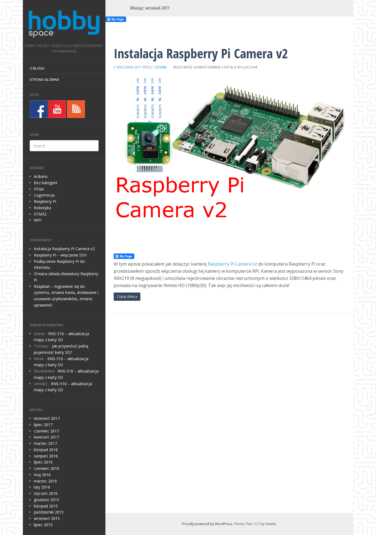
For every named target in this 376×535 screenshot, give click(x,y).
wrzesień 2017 (47, 418)
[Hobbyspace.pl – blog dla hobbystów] (64, 23)
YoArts (270, 524)
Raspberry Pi (45, 201)
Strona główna (44, 79)
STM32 (40, 214)
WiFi (37, 220)
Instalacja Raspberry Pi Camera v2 (64, 248)
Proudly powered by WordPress (207, 524)
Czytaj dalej (126, 296)
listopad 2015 (46, 506)
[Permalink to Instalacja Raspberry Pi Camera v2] (229, 161)
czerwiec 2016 (46, 468)
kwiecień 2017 (46, 437)
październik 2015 (49, 512)
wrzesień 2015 (47, 518)
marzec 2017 (45, 443)
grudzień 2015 (46, 499)
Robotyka (42, 207)
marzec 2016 (45, 481)
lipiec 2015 (43, 524)
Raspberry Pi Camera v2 (232, 264)
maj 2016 (42, 474)
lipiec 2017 (43, 424)
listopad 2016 (46, 449)
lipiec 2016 (43, 462)
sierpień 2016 (46, 456)
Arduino (41, 176)
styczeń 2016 (46, 493)
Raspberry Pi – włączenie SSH (60, 255)
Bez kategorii (45, 182)
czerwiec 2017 (46, 431)
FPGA (39, 189)
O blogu (37, 68)
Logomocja (44, 195)
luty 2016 (42, 487)
